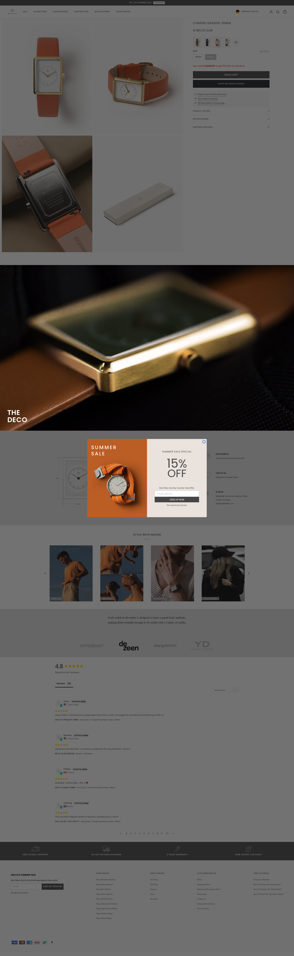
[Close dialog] (203, 441)
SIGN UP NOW (177, 499)
